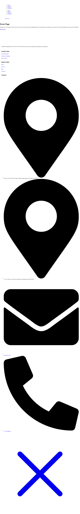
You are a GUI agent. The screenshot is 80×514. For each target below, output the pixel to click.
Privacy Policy (4, 58)
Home (9, 5)
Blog (2, 69)
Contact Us (10, 8)
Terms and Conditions (5, 56)
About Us (9, 6)
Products (9, 7)
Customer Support (4, 53)
